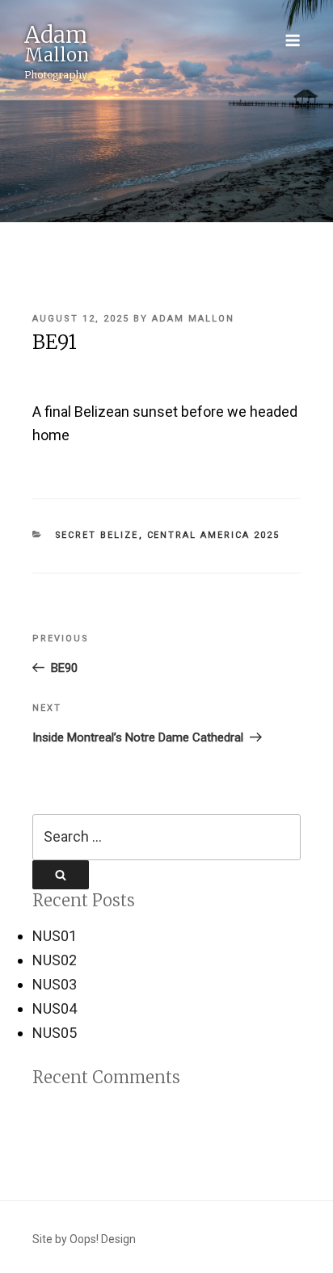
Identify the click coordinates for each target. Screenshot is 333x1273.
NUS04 (54, 1008)
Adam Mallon (193, 318)
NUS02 (54, 960)
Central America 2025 (213, 535)
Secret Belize (97, 535)
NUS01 (54, 935)
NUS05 (54, 1032)
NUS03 (54, 984)
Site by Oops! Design (84, 1239)
